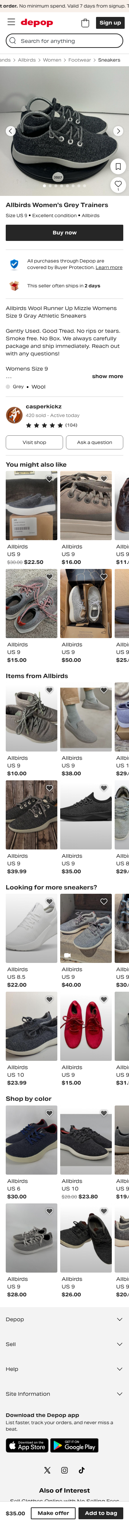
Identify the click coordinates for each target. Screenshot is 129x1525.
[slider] (64, 131)
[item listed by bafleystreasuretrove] (31, 1026)
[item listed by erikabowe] (86, 603)
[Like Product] (49, 479)
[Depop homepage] (37, 23)
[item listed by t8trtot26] (31, 505)
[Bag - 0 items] (85, 23)
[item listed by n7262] (31, 1238)
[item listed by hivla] (31, 814)
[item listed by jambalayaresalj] (31, 717)
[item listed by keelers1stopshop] (86, 1140)
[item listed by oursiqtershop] (31, 603)
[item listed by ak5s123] (86, 814)
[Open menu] (11, 22)
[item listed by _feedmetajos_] (86, 717)
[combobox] (64, 40)
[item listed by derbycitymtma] (31, 1140)
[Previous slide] (11, 131)
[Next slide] (118, 131)
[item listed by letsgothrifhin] (86, 1238)
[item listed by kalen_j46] (86, 505)
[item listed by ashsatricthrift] (86, 1026)
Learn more (109, 267)
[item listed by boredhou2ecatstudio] (86, 928)
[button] (74, 425)
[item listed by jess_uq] (31, 928)
